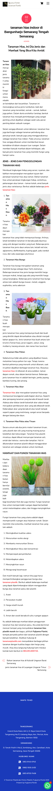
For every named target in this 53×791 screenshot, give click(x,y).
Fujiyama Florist (31, 783)
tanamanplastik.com (12, 641)
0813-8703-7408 (29, 773)
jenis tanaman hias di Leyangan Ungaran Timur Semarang (25, 668)
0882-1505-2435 (29, 767)
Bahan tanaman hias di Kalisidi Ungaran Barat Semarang (26, 662)
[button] (47, 785)
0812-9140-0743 (29, 762)
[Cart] (41, 3)
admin (26, 41)
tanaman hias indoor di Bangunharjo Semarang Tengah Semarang (26, 32)
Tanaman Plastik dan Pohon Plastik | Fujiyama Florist (25, 780)
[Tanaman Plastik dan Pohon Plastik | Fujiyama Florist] (12, 6)
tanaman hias (9, 371)
